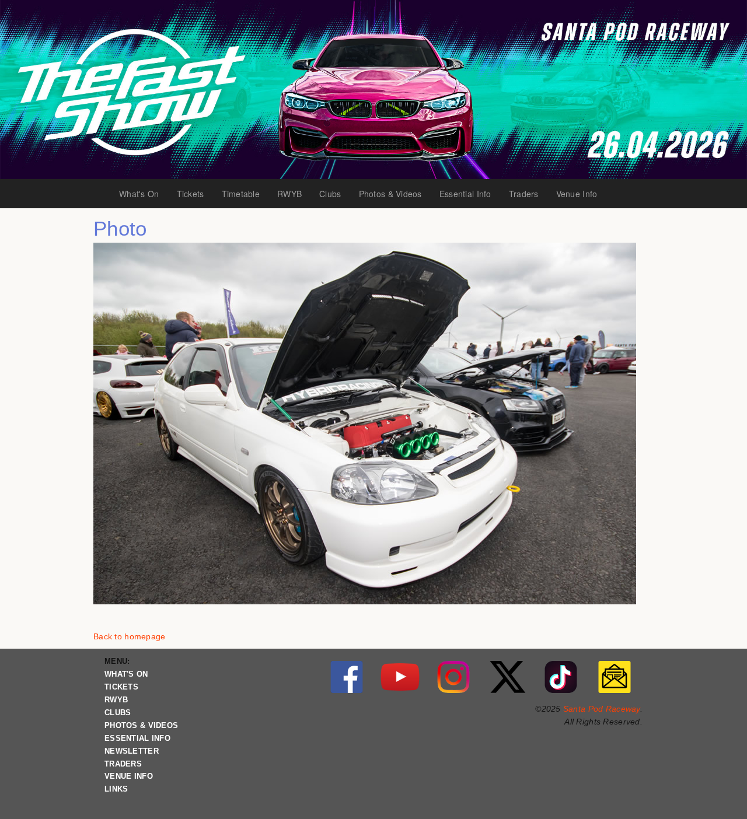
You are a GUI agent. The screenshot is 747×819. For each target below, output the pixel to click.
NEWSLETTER (131, 751)
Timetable (245, 194)
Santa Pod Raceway (601, 708)
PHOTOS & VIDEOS (141, 726)
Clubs (334, 194)
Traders (528, 194)
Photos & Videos (390, 194)
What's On (143, 194)
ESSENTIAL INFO (137, 738)
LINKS (116, 789)
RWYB (293, 194)
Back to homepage (129, 636)
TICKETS (121, 687)
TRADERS (123, 764)
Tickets (195, 194)
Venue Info (581, 194)
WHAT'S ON (126, 674)
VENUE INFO (128, 776)
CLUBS (117, 713)
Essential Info (468, 194)
